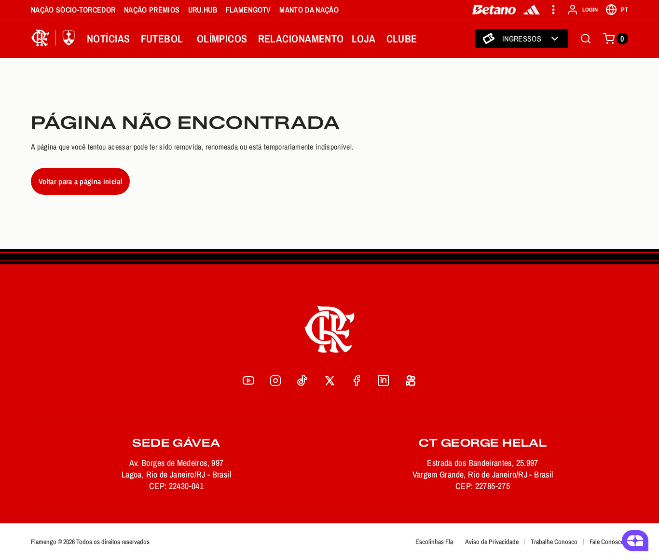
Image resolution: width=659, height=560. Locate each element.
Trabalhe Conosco (554, 541)
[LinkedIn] (383, 380)
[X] (329, 380)
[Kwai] (410, 380)
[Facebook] (356, 380)
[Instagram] (275, 380)
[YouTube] (248, 380)
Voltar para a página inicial (80, 181)
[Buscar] (585, 38)
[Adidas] (531, 9)
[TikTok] (302, 380)
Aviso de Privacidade (492, 541)
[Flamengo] (55, 38)
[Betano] (494, 9)
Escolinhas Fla (434, 541)
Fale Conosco (607, 541)
